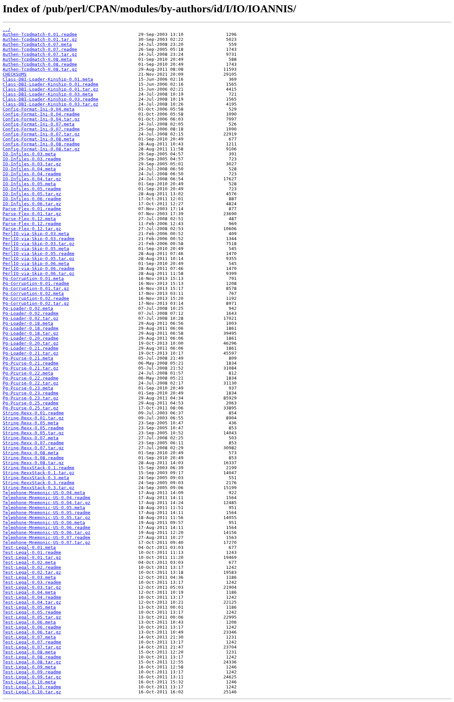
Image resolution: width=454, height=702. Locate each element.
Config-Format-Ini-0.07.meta (38, 124)
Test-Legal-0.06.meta (29, 622)
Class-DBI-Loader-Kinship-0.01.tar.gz (50, 89)
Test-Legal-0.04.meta (29, 592)
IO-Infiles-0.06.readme (32, 198)
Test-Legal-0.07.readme (32, 642)
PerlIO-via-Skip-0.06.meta (36, 263)
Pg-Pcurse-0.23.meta (28, 388)
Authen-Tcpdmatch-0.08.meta (37, 59)
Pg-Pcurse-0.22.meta (28, 373)
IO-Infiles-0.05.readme (32, 188)
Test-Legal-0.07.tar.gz (32, 647)
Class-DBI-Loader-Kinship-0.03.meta (48, 94)
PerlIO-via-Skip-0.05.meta (36, 248)
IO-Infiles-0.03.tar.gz (32, 163)
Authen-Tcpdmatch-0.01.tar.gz (40, 39)
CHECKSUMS (15, 74)
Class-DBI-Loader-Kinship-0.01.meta (48, 79)
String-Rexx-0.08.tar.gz (33, 462)
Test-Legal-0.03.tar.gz (32, 587)
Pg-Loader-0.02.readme (30, 313)
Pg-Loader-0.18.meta (28, 323)
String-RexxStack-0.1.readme (38, 467)
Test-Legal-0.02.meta (29, 562)
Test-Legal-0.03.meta (29, 577)
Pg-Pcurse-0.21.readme (30, 363)
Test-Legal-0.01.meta (29, 547)
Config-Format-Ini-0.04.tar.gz (41, 119)
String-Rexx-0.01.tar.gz (33, 417)
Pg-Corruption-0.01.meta (33, 278)
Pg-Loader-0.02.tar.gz (30, 318)
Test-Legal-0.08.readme (32, 657)
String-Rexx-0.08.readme (33, 457)
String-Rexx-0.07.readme (33, 442)
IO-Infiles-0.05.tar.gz (32, 193)
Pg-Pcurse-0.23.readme (30, 393)
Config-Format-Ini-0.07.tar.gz (41, 134)
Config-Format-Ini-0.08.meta (38, 138)
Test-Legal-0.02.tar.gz (32, 572)
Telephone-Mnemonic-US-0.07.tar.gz (46, 542)
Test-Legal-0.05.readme (32, 612)
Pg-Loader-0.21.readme (30, 348)
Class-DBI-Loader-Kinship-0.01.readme (50, 84)
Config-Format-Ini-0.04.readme (41, 114)
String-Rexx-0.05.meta (30, 422)
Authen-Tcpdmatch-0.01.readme (40, 34)
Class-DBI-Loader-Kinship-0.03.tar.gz (50, 104)
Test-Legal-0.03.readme (32, 582)
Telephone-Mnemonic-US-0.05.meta (44, 507)
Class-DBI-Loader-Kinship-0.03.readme (50, 99)
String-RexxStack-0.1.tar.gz (38, 472)
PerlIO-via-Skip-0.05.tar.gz (38, 258)
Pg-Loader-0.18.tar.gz (30, 333)
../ (7, 29)
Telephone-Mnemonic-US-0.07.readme (46, 537)
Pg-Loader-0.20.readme (30, 338)
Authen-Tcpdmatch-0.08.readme (40, 64)
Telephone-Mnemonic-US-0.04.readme (46, 497)
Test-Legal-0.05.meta (29, 607)
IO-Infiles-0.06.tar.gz (32, 203)
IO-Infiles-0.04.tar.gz (32, 178)
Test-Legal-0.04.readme (32, 597)
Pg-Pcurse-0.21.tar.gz (30, 368)
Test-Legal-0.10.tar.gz (32, 691)
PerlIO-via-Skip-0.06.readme (38, 268)
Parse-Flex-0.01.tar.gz (32, 213)
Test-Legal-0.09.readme (32, 671)
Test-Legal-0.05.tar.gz (32, 617)
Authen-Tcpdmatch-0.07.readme (40, 49)
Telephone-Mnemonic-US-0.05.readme (46, 512)
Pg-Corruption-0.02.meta (33, 293)
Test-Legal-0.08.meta (29, 652)
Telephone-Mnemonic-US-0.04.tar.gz (46, 502)
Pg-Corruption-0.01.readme (36, 283)
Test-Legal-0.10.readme (32, 686)
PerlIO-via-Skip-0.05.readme (38, 253)
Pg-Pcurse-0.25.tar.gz (30, 407)
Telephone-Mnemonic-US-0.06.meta (44, 522)
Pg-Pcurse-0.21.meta (28, 358)
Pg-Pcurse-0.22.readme (30, 378)
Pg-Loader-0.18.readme (30, 328)
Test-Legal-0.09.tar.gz (32, 676)
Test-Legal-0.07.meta (29, 637)
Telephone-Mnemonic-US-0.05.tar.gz (46, 517)
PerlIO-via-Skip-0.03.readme (38, 238)
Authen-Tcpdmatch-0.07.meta (37, 44)
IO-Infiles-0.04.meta (29, 168)
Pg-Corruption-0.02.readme (36, 298)
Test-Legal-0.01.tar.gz (32, 557)
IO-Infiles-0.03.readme (32, 158)
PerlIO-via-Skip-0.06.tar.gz (38, 273)
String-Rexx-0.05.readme (33, 427)
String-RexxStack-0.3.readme (38, 482)
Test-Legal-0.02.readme (32, 567)
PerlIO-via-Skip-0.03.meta (36, 233)
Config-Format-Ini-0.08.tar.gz (41, 148)
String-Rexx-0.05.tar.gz (33, 432)
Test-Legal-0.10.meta (29, 681)
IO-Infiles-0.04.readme (32, 173)
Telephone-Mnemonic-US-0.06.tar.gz (46, 532)
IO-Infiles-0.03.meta (29, 153)
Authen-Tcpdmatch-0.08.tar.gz (40, 69)
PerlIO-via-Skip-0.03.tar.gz (38, 243)
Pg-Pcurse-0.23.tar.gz (30, 397)
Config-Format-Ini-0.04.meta (38, 109)
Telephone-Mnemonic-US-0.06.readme (46, 527)
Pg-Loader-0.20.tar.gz (30, 343)
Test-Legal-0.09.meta (29, 666)
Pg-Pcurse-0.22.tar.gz (30, 383)
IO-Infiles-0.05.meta (29, 183)
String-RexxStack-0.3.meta (36, 477)
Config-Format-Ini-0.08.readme (41, 143)
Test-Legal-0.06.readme (32, 627)
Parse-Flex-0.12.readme (32, 223)
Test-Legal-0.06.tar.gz (32, 632)
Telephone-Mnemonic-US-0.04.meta (44, 492)
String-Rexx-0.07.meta (30, 437)
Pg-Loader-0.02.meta (28, 308)
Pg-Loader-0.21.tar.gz (30, 353)
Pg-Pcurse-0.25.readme (30, 402)
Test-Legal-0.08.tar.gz (32, 661)
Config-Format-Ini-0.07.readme (41, 129)
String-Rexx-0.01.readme (33, 412)
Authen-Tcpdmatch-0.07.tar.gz (40, 54)
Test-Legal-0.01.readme (32, 552)
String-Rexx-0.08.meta (30, 452)
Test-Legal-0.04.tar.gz (32, 602)
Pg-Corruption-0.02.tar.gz (36, 303)
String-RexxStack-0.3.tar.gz (38, 487)
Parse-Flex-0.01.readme (32, 208)
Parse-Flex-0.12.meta (29, 218)
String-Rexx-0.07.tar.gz (33, 447)
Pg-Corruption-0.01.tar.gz (36, 288)
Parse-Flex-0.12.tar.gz (32, 228)
